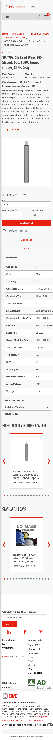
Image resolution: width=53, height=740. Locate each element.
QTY (3, 200)
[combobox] (12, 215)
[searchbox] (12, 215)
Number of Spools (11, 211)
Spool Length (38, 211)
